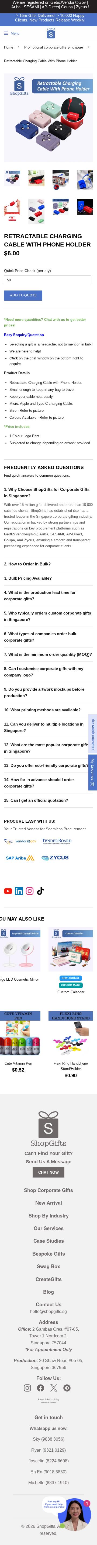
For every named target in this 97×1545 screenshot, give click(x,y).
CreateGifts (49, 1279)
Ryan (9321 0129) (48, 1450)
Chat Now (48, 1172)
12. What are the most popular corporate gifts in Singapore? (46, 747)
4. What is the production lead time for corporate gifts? (40, 595)
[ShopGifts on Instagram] (27, 1388)
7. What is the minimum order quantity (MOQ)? (48, 654)
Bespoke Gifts (48, 1253)
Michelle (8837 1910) (48, 1482)
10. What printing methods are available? (42, 710)
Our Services (49, 1228)
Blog (48, 1291)
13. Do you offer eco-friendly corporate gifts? (46, 765)
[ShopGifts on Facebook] (40, 1388)
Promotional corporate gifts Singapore (53, 47)
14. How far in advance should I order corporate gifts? (39, 782)
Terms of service (48, 1402)
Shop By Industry (49, 1215)
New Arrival (48, 1202)
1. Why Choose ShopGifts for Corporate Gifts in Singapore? (46, 492)
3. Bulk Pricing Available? (28, 578)
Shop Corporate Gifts (48, 1190)
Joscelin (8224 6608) (49, 1461)
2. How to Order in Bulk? (27, 564)
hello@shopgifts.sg (48, 1311)
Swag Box (48, 1266)
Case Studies (48, 1240)
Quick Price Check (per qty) (27, 270)
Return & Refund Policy (48, 1399)
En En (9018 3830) (48, 1472)
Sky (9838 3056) (48, 1439)
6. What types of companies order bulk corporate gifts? (40, 636)
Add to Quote (23, 295)
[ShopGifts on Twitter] (53, 1388)
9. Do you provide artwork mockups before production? (44, 692)
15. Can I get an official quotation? (36, 800)
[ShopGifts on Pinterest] (67, 1388)
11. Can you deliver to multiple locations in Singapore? (44, 727)
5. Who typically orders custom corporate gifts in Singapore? (47, 616)
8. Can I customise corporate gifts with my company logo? (43, 671)
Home (8, 47)
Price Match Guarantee (93, 734)
